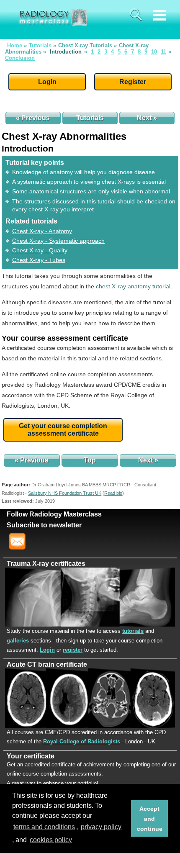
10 (154, 52)
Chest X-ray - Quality (39, 250)
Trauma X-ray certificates (46, 563)
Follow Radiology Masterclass (54, 514)
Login (47, 81)
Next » (147, 117)
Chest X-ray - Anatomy (42, 231)
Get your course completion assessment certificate (63, 429)
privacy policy (101, 826)
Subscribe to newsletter (44, 525)
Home (14, 45)
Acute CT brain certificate (47, 664)
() (113, 493)
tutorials (133, 631)
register (72, 650)
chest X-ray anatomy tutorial (133, 286)
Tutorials (40, 45)
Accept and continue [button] (149, 818)
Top (90, 460)
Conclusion (20, 58)
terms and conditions (44, 826)
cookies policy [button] (51, 839)
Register (132, 81)
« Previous (33, 117)
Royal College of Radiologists (81, 741)
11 (163, 52)
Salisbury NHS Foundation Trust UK (64, 493)
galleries (18, 640)
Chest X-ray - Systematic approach (58, 240)
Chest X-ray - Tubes (38, 260)
